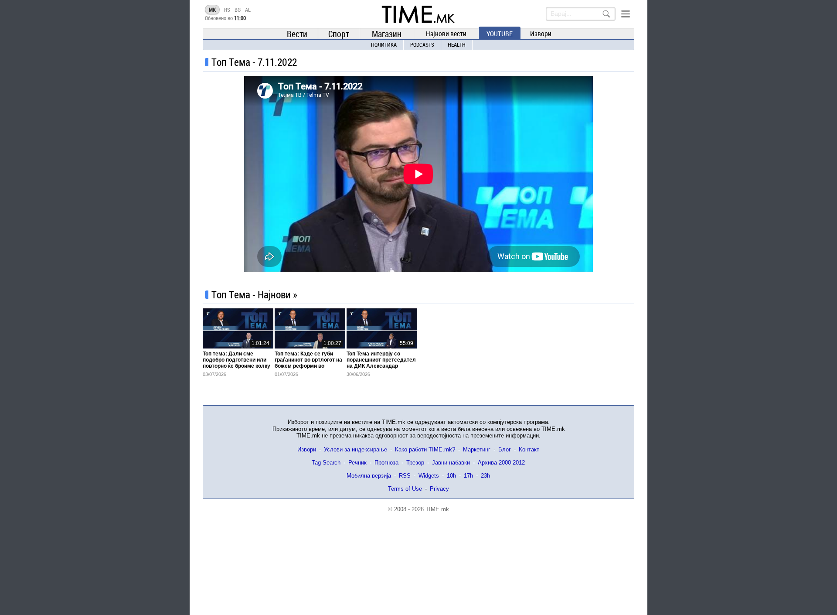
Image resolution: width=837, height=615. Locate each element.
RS (227, 10)
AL (248, 10)
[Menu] (625, 13)
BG (238, 10)
